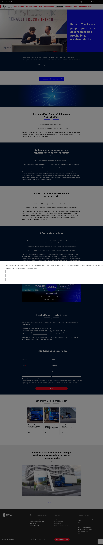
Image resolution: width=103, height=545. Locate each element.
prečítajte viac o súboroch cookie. (31, 268)
